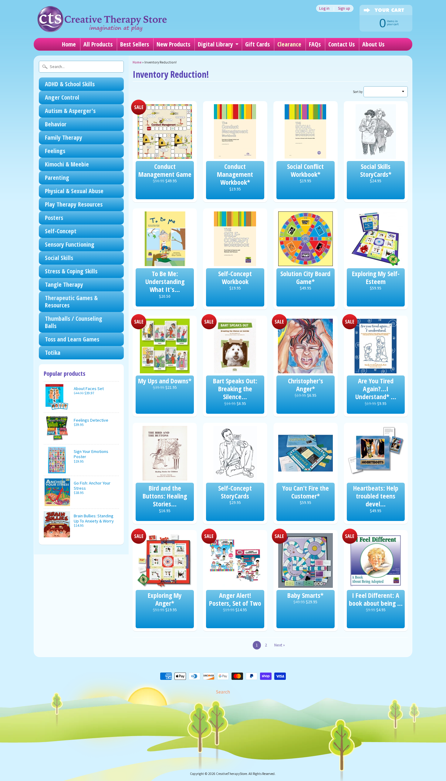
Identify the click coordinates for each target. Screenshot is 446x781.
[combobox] (81, 67)
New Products (173, 44)
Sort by (358, 92)
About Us (373, 44)
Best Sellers (134, 44)
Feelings (55, 151)
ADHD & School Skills (70, 84)
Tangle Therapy (64, 284)
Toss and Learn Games (72, 339)
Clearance (289, 44)
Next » (279, 645)
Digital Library (215, 44)
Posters (54, 218)
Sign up (344, 8)
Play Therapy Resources (74, 204)
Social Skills (59, 258)
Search (223, 692)
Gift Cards (257, 44)
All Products (98, 44)
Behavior (55, 124)
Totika (52, 352)
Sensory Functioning (69, 244)
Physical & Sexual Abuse (74, 191)
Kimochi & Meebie (67, 164)
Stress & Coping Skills (71, 271)
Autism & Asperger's (70, 111)
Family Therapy (63, 137)
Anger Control (62, 97)
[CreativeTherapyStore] (102, 24)
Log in (324, 8)
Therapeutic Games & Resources (71, 301)
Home (69, 44)
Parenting (57, 177)
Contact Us (341, 44)
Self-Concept (60, 231)
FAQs (315, 44)
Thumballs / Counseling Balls (73, 322)
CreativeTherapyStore (231, 774)
